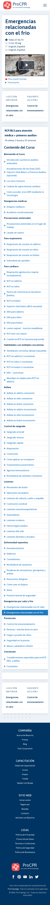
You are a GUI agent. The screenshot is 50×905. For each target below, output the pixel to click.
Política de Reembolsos (25, 852)
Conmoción (12, 454)
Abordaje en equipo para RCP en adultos (23, 380)
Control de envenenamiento (21, 624)
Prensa (25, 740)
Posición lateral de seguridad (21, 595)
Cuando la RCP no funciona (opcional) (25, 339)
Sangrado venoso (15, 437)
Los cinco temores (16, 181)
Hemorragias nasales (17, 525)
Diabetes (11, 553)
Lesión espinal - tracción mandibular (25, 328)
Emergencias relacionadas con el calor (26, 607)
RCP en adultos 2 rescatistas (21, 356)
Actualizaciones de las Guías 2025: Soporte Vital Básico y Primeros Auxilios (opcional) (26, 172)
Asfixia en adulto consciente (21, 393)
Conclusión (12, 666)
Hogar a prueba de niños (19, 635)
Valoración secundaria (17, 493)
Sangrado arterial (15, 432)
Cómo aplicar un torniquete (20, 459)
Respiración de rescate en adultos (24, 244)
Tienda (25, 779)
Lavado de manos (15, 232)
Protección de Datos (25, 839)
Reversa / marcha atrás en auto (22, 629)
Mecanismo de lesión (17, 487)
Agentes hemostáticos (18, 470)
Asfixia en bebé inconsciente (21, 420)
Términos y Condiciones (25, 843)
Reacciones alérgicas (17, 579)
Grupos (25, 774)
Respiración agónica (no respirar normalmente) (23, 274)
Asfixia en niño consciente (19, 398)
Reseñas (25, 809)
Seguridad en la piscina (18, 640)
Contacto (25, 813)
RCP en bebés (14, 300)
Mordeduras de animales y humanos (24, 476)
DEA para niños (14, 317)
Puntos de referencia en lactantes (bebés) (24, 294)
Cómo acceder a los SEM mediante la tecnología (25, 194)
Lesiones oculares (15, 520)
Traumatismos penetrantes (20, 465)
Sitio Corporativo (25, 749)
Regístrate (25, 804)
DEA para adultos (15, 311)
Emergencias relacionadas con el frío (25, 612)
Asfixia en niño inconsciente (20, 415)
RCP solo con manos (17, 333)
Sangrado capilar (15, 443)
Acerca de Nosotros (25, 735)
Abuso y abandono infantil (20, 646)
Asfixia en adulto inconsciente (21, 409)
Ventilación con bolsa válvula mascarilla (26, 350)
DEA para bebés (15, 322)
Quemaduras (13, 515)
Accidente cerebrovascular (20, 212)
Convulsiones (13, 559)
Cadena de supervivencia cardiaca (23, 186)
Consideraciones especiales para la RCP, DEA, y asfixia (27, 659)
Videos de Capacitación (25, 766)
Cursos (25, 770)
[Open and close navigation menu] (45, 5)
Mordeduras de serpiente (19, 564)
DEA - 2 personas (15, 372)
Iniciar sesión (25, 800)
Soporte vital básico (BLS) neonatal (24, 306)
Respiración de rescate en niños (22, 249)
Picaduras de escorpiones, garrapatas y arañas (26, 572)
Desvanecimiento (15, 548)
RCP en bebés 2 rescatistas (20, 367)
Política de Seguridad (25, 848)
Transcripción (13, 82)
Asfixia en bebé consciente (20, 404)
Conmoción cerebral (17, 504)
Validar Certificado (25, 783)
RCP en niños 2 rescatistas (20, 361)
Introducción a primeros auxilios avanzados (22, 162)
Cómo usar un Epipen (17, 584)
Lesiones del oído (15, 531)
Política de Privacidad (25, 835)
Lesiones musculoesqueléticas (22, 509)
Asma (9, 590)
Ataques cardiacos (16, 206)
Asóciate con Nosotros (25, 818)
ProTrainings (13, 889)
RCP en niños (13, 286)
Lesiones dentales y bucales (21, 536)
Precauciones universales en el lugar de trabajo (26, 226)
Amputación (13, 448)
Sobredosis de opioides (18, 260)
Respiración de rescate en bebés (23, 255)
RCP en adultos (14, 281)
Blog (25, 744)
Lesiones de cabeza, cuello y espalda (25, 498)
